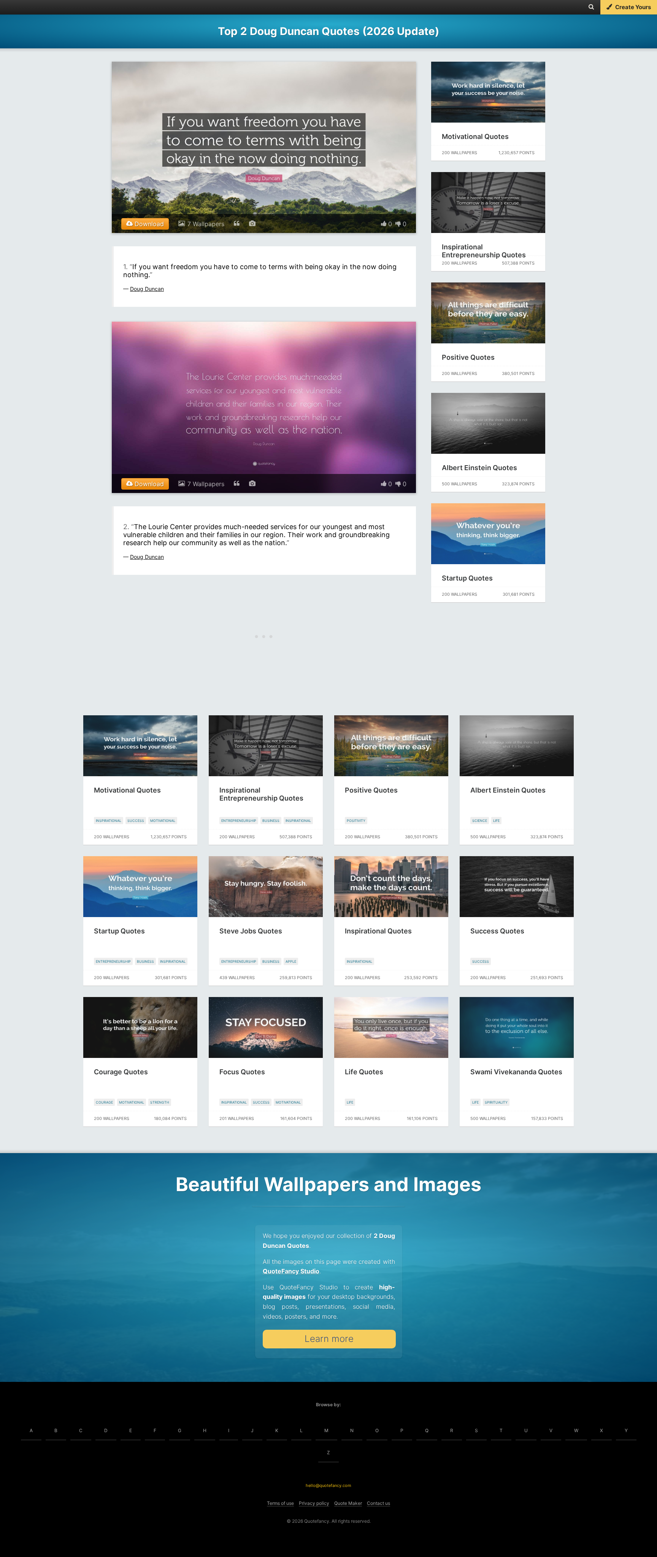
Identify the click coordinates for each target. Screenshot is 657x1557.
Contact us (378, 1503)
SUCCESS (135, 820)
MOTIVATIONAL (162, 820)
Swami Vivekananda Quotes (516, 1072)
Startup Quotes (467, 578)
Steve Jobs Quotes (250, 931)
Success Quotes (497, 931)
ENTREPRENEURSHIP (238, 820)
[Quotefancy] (29, 7)
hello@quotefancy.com (328, 1485)
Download (148, 224)
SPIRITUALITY (496, 1102)
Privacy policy (314, 1503)
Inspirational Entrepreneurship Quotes (484, 251)
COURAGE (104, 1102)
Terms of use (280, 1503)
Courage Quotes (121, 1072)
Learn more (329, 1338)
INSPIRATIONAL (108, 820)
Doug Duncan (147, 289)
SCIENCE (479, 820)
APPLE (291, 961)
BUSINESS (270, 820)
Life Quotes (364, 1072)
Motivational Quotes (475, 136)
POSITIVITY (356, 820)
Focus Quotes (242, 1072)
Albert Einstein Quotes (479, 468)
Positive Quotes (468, 357)
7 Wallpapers (205, 224)
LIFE (496, 820)
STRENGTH (159, 1102)
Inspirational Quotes (378, 931)
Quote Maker (348, 1503)
